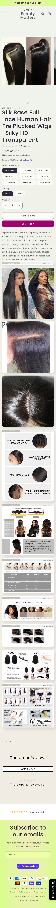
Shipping (6, 155)
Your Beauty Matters (26, 888)
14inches (26, 170)
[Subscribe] (47, 854)
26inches (28, 182)
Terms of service (21, 896)
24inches (10, 182)
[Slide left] (22, 103)
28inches (45, 182)
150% (20, 193)
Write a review (28, 769)
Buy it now (28, 223)
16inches (43, 170)
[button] (6, 14)
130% (7, 193)
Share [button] (8, 741)
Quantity (6, 200)
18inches (10, 176)
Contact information (29, 900)
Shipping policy (38, 896)
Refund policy (25, 892)
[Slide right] (34, 103)
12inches (10, 170)
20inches (27, 176)
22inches (44, 176)
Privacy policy (40, 892)
